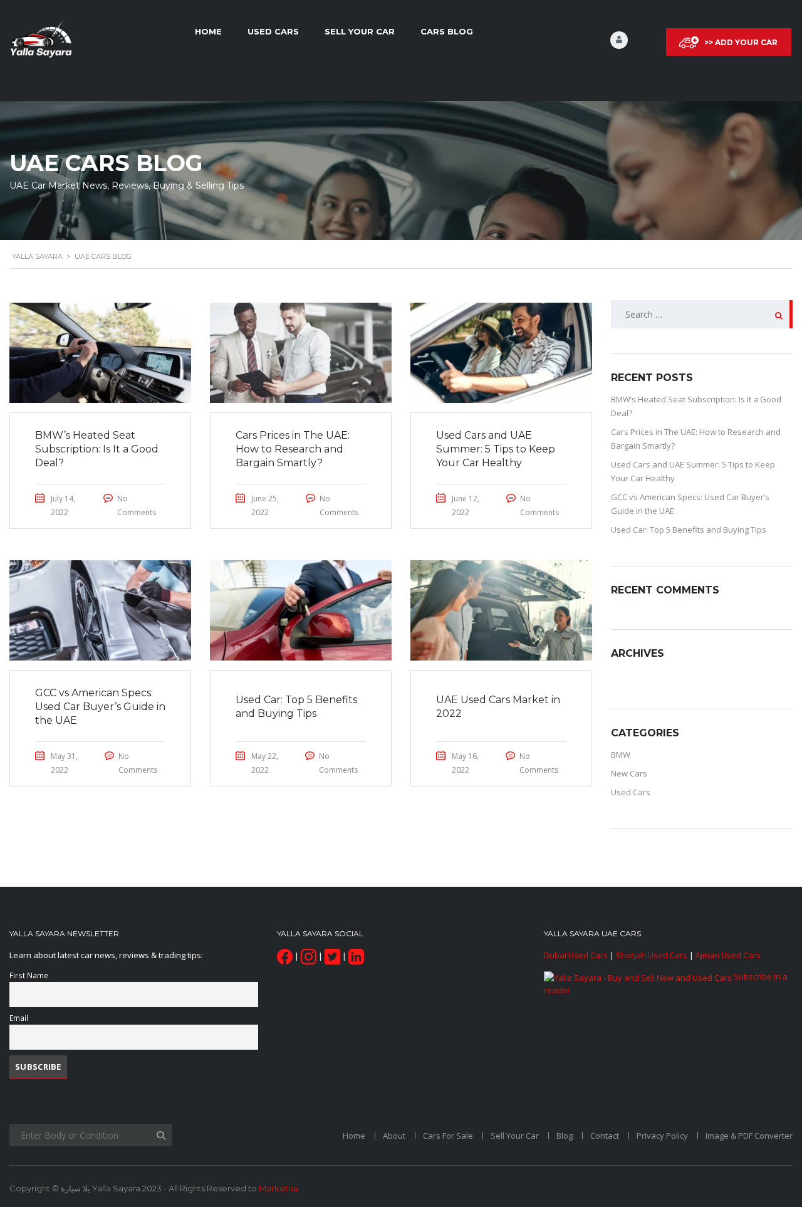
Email (18, 1018)
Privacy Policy (662, 1135)
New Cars (629, 773)
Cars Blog (446, 31)
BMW (620, 754)
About (394, 1135)
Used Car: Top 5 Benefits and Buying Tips (688, 529)
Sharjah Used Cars (651, 955)
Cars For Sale (448, 1135)
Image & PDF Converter (749, 1135)
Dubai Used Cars (576, 955)
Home (208, 31)
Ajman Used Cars (728, 955)
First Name (28, 975)
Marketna (278, 1188)
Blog (564, 1135)
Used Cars (273, 31)
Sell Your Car (360, 31)
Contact (604, 1135)
